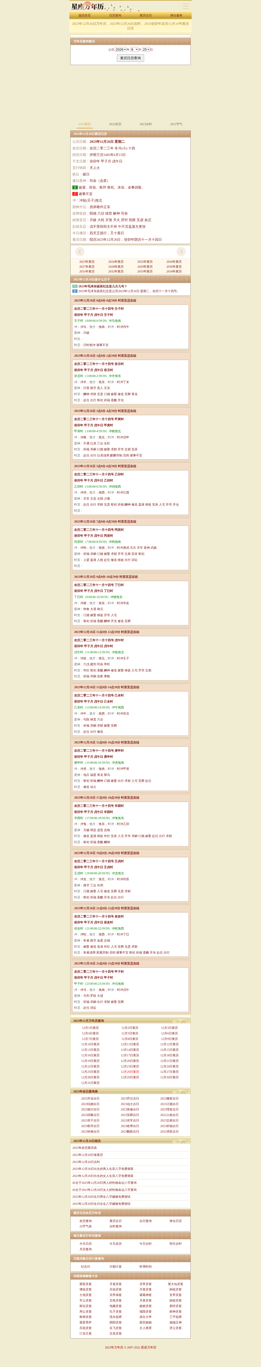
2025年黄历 (145, 261)
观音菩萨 (85, 1322)
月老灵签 (115, 1284)
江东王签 (85, 1333)
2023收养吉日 (130, 1126)
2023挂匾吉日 (90, 1115)
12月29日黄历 (130, 1077)
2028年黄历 (116, 266)
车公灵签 (85, 1300)
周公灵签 (85, 1311)
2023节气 (176, 124)
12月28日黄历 (90, 1077)
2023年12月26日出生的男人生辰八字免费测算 (103, 1168)
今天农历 (115, 1243)
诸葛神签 (145, 1295)
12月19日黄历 (90, 1060)
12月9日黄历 (169, 1038)
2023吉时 (146, 124)
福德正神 (175, 1322)
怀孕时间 (145, 1266)
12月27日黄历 (169, 1071)
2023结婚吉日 (90, 1104)
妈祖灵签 (175, 1289)
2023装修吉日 (130, 1109)
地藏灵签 (115, 1306)
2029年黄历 (145, 266)
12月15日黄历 (169, 1049)
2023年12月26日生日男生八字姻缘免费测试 (101, 1196)
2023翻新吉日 (130, 1131)
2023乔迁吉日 (130, 1098)
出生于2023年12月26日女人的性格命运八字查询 (104, 1189)
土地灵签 (85, 1295)
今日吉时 (145, 1243)
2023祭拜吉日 (90, 1126)
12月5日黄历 (130, 1033)
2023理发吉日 (169, 1109)
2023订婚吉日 (169, 1104)
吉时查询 (115, 1226)
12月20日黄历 (130, 1060)
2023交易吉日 (169, 1120)
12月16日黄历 (90, 1055)
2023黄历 (85, 124)
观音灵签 (85, 1284)
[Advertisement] (130, 92)
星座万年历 (148, 1347)
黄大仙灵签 (175, 1284)
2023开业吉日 (90, 1098)
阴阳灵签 (115, 1322)
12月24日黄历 (169, 1066)
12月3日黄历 (169, 1027)
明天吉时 (175, 1243)
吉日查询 (145, 1221)
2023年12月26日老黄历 (87, 1154)
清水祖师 (115, 1316)
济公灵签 (175, 1328)
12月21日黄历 (169, 1060)
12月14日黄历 (130, 1049)
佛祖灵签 (85, 1289)
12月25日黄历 (90, 1071)
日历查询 (115, 15)
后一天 (181, 251)
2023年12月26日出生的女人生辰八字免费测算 (103, 1175)
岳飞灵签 (115, 1328)
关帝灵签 (145, 1284)
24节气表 (85, 1226)
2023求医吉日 (169, 1131)
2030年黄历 (174, 266)
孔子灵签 (115, 1311)
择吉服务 (176, 15)
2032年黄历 (116, 271)
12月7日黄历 (90, 1038)
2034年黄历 (174, 271)
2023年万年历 (114, 1347)
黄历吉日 (146, 15)
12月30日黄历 (169, 1077)
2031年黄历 (87, 271)
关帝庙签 (115, 1295)
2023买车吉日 (130, 1120)
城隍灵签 (145, 1311)
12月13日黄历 (90, 1049)
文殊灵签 (115, 1300)
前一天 (79, 251)
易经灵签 (175, 1306)
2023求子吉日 (90, 1120)
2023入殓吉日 (169, 1115)
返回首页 (85, 15)
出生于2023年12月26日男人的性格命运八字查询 (104, 1182)
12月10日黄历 (90, 1044)
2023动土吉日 (130, 1104)
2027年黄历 (87, 266)
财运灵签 (85, 1306)
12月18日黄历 (169, 1055)
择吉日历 (175, 1221)
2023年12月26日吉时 (86, 1162)
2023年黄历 (87, 261)
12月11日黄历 (130, 1044)
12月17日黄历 (130, 1055)
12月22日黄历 (90, 1066)
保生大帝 (145, 1316)
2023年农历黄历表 (84, 1147)
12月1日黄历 (90, 1027)
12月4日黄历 (90, 1033)
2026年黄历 (174, 261)
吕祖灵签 (115, 1289)
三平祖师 (175, 1316)
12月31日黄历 (90, 1082)
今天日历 (85, 1243)
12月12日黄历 (169, 1044)
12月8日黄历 (130, 1038)
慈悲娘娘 (145, 1322)
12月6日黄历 (169, 1033)
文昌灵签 (115, 1333)
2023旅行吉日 (90, 1109)
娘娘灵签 (145, 1306)
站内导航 (186, 6)
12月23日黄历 (130, 1066)
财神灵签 (175, 1311)
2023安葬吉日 (130, 1115)
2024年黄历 (116, 261)
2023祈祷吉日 (90, 1131)
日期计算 (115, 1266)
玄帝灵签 (175, 1295)
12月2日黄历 (130, 1027)
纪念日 (85, 1266)
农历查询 (85, 1221)
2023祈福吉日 (169, 1126)
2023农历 (115, 124)
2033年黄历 (145, 271)
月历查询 (85, 1249)
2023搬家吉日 (169, 1098)
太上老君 (145, 1328)
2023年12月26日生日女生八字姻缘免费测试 (101, 1203)
